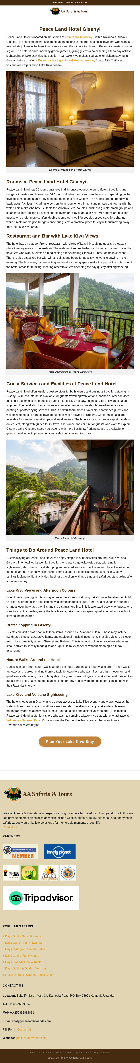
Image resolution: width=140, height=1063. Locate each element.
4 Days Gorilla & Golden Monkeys (24, 968)
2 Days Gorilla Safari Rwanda (22, 936)
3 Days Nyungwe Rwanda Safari (24, 949)
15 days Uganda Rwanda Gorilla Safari (28, 974)
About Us (105, 1052)
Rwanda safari (48, 60)
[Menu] (5, 11)
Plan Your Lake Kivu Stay (70, 742)
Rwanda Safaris (64, 1052)
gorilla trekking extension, (77, 60)
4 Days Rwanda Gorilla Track (22, 962)
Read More (10, 827)
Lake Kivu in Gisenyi (79, 37)
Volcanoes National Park (23, 720)
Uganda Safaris (83, 1052)
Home (33, 1052)
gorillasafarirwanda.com (30, 1037)
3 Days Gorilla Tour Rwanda (21, 955)
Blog (96, 1052)
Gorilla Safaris (46, 1052)
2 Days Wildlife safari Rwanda (22, 942)
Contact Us (24, 1029)
